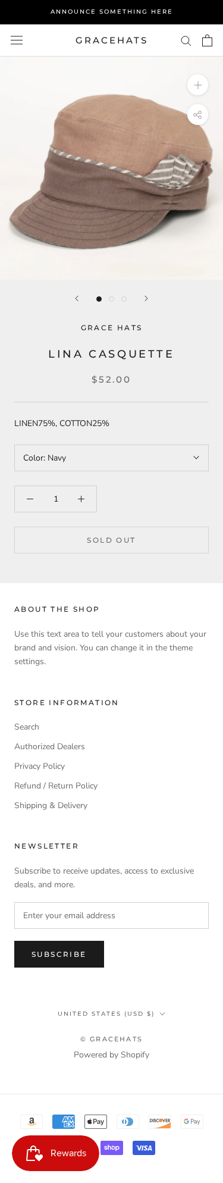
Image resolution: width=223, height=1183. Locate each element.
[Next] (146, 298)
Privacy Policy (39, 766)
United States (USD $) (106, 1014)
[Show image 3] (124, 299)
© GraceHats (111, 1039)
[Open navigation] (17, 40)
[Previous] (76, 298)
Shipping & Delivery (50, 805)
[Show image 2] (111, 299)
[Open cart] (207, 40)
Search (26, 727)
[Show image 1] (99, 299)
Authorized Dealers (49, 746)
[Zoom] (197, 84)
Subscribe (59, 954)
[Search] (186, 40)
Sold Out (111, 540)
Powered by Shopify (111, 1054)
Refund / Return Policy (56, 785)
